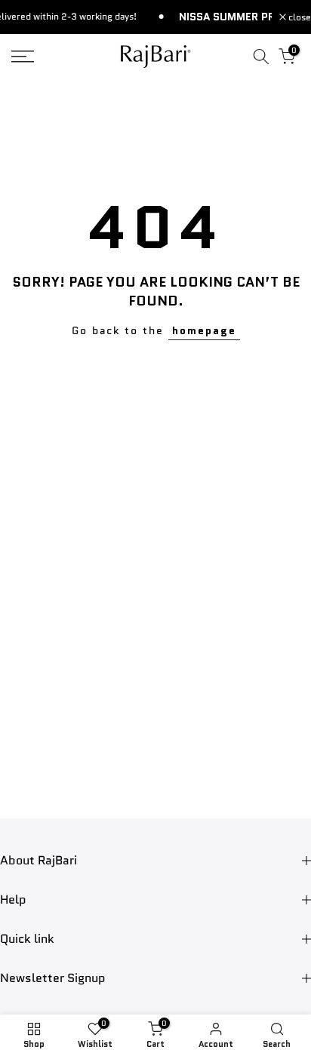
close (298, 17)
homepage (204, 330)
